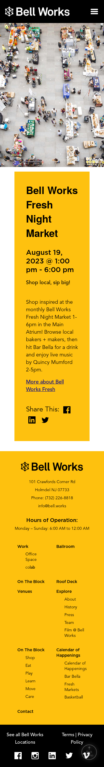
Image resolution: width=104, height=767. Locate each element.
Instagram (35, 756)
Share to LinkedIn (32, 420)
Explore (64, 592)
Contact (25, 712)
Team (69, 623)
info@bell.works (52, 506)
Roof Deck (66, 582)
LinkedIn (52, 756)
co (30, 567)
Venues (24, 592)
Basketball (73, 697)
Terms (68, 735)
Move (30, 689)
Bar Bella (72, 677)
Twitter (69, 756)
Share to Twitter (45, 420)
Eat (28, 666)
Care (29, 697)
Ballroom (65, 547)
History (70, 607)
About (70, 599)
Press (69, 615)
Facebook (18, 756)
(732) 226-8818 (59, 498)
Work (22, 547)
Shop (30, 658)
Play (29, 673)
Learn (30, 681)
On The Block (30, 650)
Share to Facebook (66, 410)
